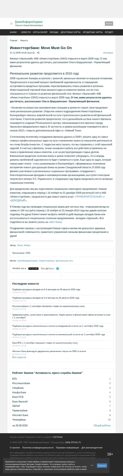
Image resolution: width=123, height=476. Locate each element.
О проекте (15, 447)
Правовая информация (67, 447)
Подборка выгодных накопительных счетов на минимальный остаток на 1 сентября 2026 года (58, 334)
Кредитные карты (93, 32)
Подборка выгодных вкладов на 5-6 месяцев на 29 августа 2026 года (46, 289)
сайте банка (55, 222)
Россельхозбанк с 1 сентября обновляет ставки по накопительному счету (48, 306)
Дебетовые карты (71, 32)
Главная (13, 40)
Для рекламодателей (91, 447)
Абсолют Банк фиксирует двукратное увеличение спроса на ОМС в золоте (49, 351)
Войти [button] (109, 23)
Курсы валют (40, 32)
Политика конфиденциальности (38, 447)
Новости (26, 32)
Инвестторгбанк (47, 260)
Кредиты (110, 32)
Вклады (54, 32)
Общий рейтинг (102, 425)
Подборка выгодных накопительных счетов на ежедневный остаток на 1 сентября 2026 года (57, 326)
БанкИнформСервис (28, 260)
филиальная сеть (64, 260)
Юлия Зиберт (23, 245)
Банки (13, 32)
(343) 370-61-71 (73, 442)
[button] (11, 23)
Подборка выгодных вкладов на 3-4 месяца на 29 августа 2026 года (45, 298)
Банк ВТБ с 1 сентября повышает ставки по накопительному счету (45, 343)
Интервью (108, 52)
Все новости (19, 357)
